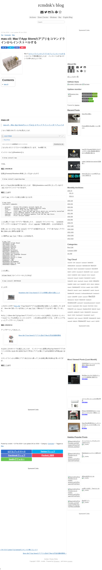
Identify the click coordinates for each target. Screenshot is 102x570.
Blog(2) (75, 268)
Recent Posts (73, 110)
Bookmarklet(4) (81, 268)
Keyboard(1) (78, 293)
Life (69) (69, 253)
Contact (46, 559)
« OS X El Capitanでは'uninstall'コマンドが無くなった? (19, 550)
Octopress (57, 561)
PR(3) (81, 305)
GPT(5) (88, 284)
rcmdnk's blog (51, 5)
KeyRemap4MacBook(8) (87, 293)
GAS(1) (75, 281)
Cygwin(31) (74, 274)
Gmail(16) (70, 284)
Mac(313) (91, 296)
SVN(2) (73, 315)
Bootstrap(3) (88, 268)
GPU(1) (92, 284)
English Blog (67, 17)
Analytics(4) (84, 262)
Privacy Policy (54, 559)
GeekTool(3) (80, 281)
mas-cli (6, 84)
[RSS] (52, 13)
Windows (53, 17)
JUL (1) (71, 193)
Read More (7, 140)
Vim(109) (85, 318)
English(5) (81, 277)
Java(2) (80, 290)
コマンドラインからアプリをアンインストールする (46, 54)
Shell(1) (82, 312)
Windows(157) (82, 321)
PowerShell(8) (76, 305)
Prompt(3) (85, 305)
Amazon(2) (78, 262)
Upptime (77, 105)
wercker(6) (70, 321)
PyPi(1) (95, 305)
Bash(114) (93, 265)
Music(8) (77, 299)
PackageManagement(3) (89, 302)
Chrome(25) (87, 271)
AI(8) (74, 262)
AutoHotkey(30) (86, 265)
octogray (69, 561)
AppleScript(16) (71, 265)
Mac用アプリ (86, 500)
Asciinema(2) (79, 265)
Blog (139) (70, 247)
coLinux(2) (96, 271)
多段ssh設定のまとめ (88, 476)
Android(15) (90, 262)
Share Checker (43, 17)
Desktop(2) (83, 274)
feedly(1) (93, 277)
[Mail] (42, 13)
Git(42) (90, 281)
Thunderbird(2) (86, 315)
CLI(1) (91, 271)
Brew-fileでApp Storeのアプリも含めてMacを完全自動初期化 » (44, 553)
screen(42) (70, 312)
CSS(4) (69, 274)
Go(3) (78, 284)
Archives (33, 17)
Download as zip (58, 144)
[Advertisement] (33, 103)
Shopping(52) (87, 312)
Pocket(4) (98, 302)
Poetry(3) (70, 305)
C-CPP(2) (74, 271)
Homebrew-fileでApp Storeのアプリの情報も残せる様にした (39, 292)
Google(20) (83, 284)
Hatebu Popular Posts (77, 437)
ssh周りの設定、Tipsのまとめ (90, 488)
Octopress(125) (72, 302)
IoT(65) (96, 287)
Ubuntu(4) (80, 318)
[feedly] (56, 13)
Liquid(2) (80, 296)
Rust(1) (98, 308)
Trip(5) (76, 318)
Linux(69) (74, 296)
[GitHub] (49, 13)
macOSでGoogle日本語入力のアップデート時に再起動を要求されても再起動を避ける (91, 151)
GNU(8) (74, 284)
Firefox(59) (70, 281)
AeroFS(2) (70, 262)
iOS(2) (92, 287)
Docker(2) (93, 274)
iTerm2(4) (76, 290)
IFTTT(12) (83, 287)
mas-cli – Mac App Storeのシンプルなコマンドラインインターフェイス (33, 125)
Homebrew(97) (76, 287)
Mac (59, 17)
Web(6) (98, 318)
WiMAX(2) (75, 321)
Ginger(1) (86, 281)
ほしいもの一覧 (73, 76)
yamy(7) (93, 321)
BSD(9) (69, 271)
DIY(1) (88, 274)
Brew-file (17, 306)
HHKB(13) (97, 284)
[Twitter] (45, 13)
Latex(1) (69, 296)
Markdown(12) (71, 299)
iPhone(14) (70, 290)
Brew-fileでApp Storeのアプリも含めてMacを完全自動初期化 (40, 335)
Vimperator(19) (92, 318)
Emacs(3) (76, 277)
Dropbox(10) (70, 277)
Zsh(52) (97, 321)
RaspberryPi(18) (87, 308)
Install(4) (88, 287)
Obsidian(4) (88, 299)
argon (6, 136)
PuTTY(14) (90, 305)
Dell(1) (79, 274)
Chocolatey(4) (80, 271)
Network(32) (82, 299)
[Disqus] (33, 523)
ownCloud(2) (80, 302)
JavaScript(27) (86, 290)
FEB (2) (71, 196)
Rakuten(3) (79, 308)
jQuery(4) (97, 290)
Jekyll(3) (92, 290)
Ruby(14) (94, 308)
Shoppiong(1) (95, 312)
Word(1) (89, 321)
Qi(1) (75, 308)
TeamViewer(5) (79, 315)
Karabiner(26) (71, 293)
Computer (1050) (72, 250)
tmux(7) (92, 315)
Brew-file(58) (95, 268)
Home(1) (70, 287)
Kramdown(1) (96, 293)
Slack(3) (69, 315)
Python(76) (71, 308)
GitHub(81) (96, 281)
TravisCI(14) (71, 318)
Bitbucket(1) (70, 268)
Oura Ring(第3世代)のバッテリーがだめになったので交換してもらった (91, 424)
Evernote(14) (87, 277)
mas (10, 136)
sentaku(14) (77, 312)
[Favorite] (60, 13)
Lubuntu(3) (85, 296)
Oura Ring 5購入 (86, 114)
